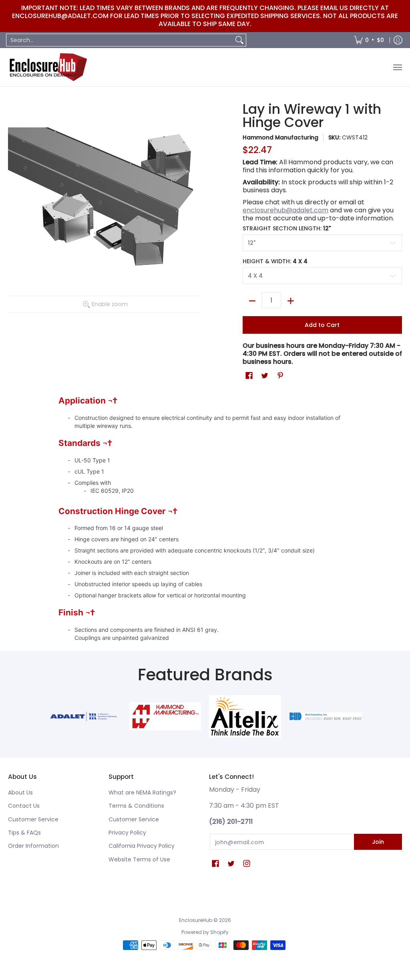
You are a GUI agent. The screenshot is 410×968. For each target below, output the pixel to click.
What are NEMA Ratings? (142, 793)
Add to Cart (322, 325)
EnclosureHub (195, 920)
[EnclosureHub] (48, 67)
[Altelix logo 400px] (245, 716)
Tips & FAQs (24, 833)
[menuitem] (369, 40)
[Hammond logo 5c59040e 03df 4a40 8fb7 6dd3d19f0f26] (165, 716)
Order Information (33, 846)
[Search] (239, 40)
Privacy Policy (127, 833)
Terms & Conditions (136, 806)
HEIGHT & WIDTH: (275, 261)
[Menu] (397, 67)
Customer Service (33, 819)
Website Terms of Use (139, 859)
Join (378, 842)
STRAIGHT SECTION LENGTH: (287, 228)
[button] (249, 376)
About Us (20, 793)
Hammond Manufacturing (280, 137)
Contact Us (24, 806)
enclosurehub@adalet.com (285, 210)
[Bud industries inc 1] (325, 716)
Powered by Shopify (205, 932)
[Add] (290, 300)
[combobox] (119, 40)
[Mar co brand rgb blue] (84, 716)
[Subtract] (252, 300)
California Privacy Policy (142, 846)
